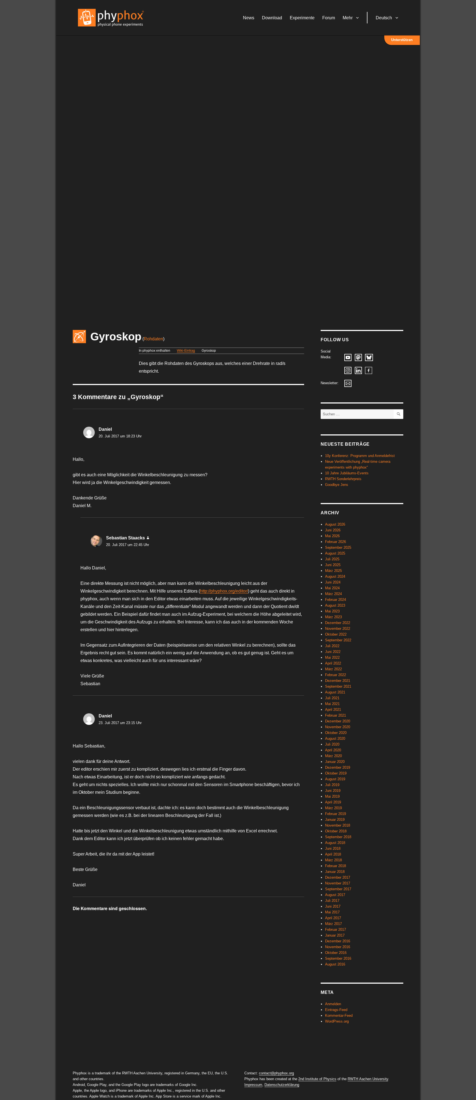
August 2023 (335, 605)
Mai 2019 (332, 796)
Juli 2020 (332, 744)
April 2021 (333, 710)
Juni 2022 (332, 652)
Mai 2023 (332, 611)
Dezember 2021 (337, 681)
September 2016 (338, 958)
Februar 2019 (335, 814)
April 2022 (333, 663)
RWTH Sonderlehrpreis (343, 479)
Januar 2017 (335, 935)
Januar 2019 (335, 819)
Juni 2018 (332, 848)
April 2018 (333, 854)
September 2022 (338, 640)
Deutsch (384, 17)
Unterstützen (402, 40)
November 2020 (337, 727)
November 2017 (337, 883)
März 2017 (333, 924)
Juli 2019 (332, 785)
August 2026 (335, 524)
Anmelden (333, 1004)
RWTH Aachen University (368, 1079)
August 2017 (335, 895)
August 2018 (335, 843)
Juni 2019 (332, 791)
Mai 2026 (332, 536)
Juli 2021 (332, 698)
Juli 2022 (332, 646)
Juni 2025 (332, 565)
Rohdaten (153, 339)
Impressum (253, 1085)
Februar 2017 (335, 929)
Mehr (348, 17)
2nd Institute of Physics (317, 1079)
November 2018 (337, 825)
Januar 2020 (335, 762)
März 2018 (333, 860)
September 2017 (338, 889)
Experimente (302, 17)
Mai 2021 (332, 704)
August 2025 (335, 553)
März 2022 (333, 669)
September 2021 (338, 686)
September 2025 (338, 547)
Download (272, 17)
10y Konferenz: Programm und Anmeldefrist (360, 456)
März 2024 (333, 594)
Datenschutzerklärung (281, 1085)
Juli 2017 (332, 901)
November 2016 (337, 947)
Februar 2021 (335, 715)
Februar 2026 (335, 542)
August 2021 (335, 692)
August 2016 (335, 964)
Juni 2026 (332, 530)
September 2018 (338, 837)
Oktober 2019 (336, 773)
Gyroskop (115, 336)
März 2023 (333, 617)
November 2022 (337, 628)
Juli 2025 (332, 559)
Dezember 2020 (337, 721)
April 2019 (333, 802)
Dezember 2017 (337, 877)
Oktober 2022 (336, 634)
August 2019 (335, 779)
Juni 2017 (332, 906)
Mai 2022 (332, 657)
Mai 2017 (332, 912)
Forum (328, 17)
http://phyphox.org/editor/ (224, 591)
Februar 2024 (335, 600)
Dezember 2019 (337, 767)
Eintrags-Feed (336, 1010)
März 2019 (333, 808)
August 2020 (335, 738)
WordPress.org (337, 1021)
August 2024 (335, 576)
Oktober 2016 (336, 953)
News (248, 17)
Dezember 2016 (337, 941)
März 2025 (333, 571)
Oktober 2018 (336, 831)
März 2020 (333, 756)
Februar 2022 (335, 675)
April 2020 (333, 750)
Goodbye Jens (336, 485)
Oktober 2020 (336, 733)
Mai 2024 (332, 588)
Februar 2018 (335, 866)
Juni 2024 (332, 582)
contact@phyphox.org (276, 1073)
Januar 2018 (335, 872)
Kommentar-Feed (339, 1015)
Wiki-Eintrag (186, 351)
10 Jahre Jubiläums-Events (347, 473)
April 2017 (333, 918)
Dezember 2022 (337, 623)
